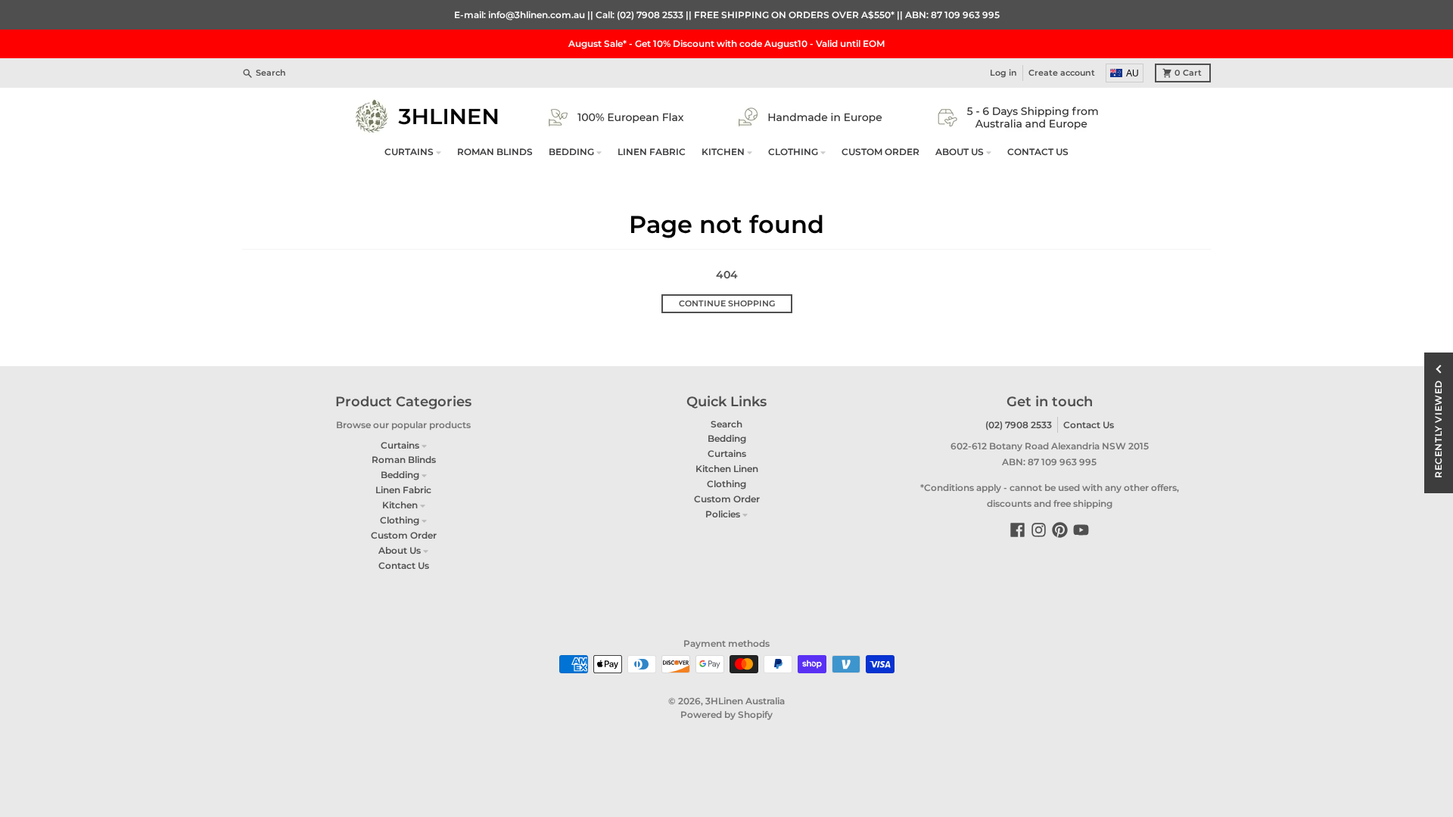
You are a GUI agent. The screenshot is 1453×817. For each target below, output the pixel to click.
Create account (1061, 73)
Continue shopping (727, 304)
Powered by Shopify (726, 714)
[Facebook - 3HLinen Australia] (1017, 530)
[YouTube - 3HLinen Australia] (1081, 530)
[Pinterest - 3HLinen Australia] (1060, 530)
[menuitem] (1125, 73)
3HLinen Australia (745, 701)
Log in (1003, 73)
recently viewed (1438, 429)
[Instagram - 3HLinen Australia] (1039, 530)
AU (1132, 73)
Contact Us (1088, 424)
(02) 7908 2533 (1018, 424)
